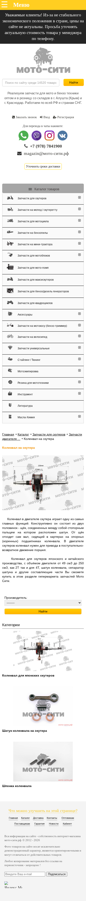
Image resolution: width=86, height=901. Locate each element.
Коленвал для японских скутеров (28, 675)
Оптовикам (68, 818)
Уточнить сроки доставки (43, 166)
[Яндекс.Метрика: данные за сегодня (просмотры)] (13, 884)
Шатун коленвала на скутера (24, 730)
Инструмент (25, 394)
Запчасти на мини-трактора (34, 244)
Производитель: (15, 597)
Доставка (38, 818)
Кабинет (67, 823)
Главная (8, 434)
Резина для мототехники (33, 382)
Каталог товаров (46, 189)
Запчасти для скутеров (31, 198)
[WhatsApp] (24, 139)
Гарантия (39, 823)
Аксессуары (24, 314)
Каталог (23, 434)
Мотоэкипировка (27, 371)
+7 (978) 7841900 (46, 146)
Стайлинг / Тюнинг (28, 359)
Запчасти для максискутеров (35, 279)
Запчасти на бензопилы (32, 232)
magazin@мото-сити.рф (46, 153)
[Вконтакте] (62, 139)
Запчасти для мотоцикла (33, 221)
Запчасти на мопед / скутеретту (37, 209)
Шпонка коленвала (17, 786)
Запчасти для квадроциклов (34, 303)
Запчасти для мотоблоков (33, 255)
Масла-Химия (26, 417)
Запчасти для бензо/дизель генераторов (43, 291)
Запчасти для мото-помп (33, 267)
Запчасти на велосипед (32, 336)
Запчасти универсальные (33, 348)
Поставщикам (22, 823)
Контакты (52, 818)
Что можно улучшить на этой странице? (43, 810)
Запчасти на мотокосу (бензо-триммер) (42, 325)
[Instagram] (50, 139)
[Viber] (37, 139)
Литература (25, 405)
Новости (53, 823)
